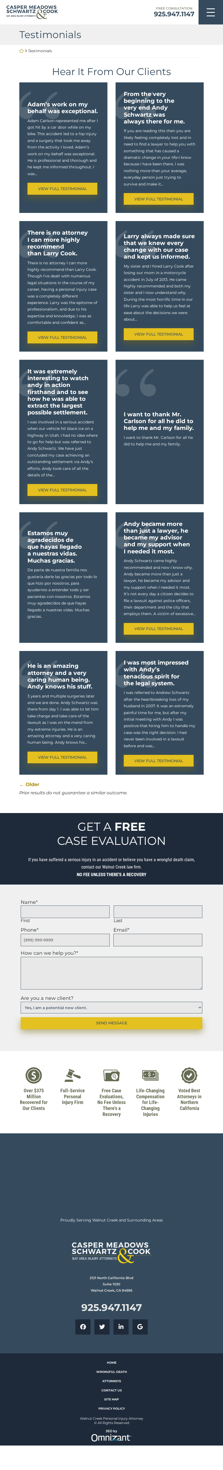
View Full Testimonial (67, 188)
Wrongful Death (111, 1372)
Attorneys (111, 1381)
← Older (29, 784)
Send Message (111, 1023)
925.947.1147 (174, 14)
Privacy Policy (111, 1408)
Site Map (111, 1399)
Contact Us (111, 1390)
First (25, 920)
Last (118, 920)
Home (111, 1362)
